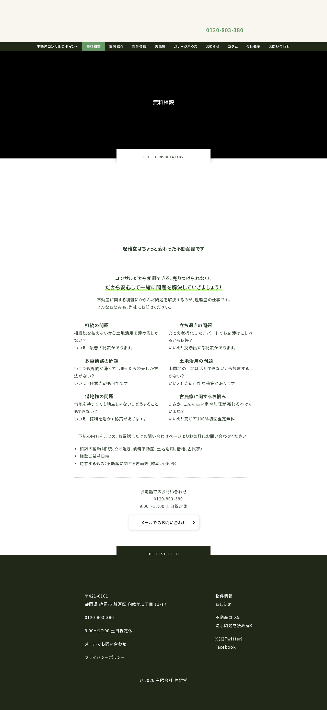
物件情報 (224, 596)
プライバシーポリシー (105, 657)
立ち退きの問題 (195, 325)
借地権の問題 (99, 396)
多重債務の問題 (102, 360)
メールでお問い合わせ (105, 644)
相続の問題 (97, 325)
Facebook (225, 647)
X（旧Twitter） (229, 639)
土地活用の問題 (196, 360)
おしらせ (223, 604)
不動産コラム (227, 617)
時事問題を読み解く (234, 625)
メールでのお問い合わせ (163, 522)
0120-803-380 (224, 30)
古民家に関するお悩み (202, 396)
